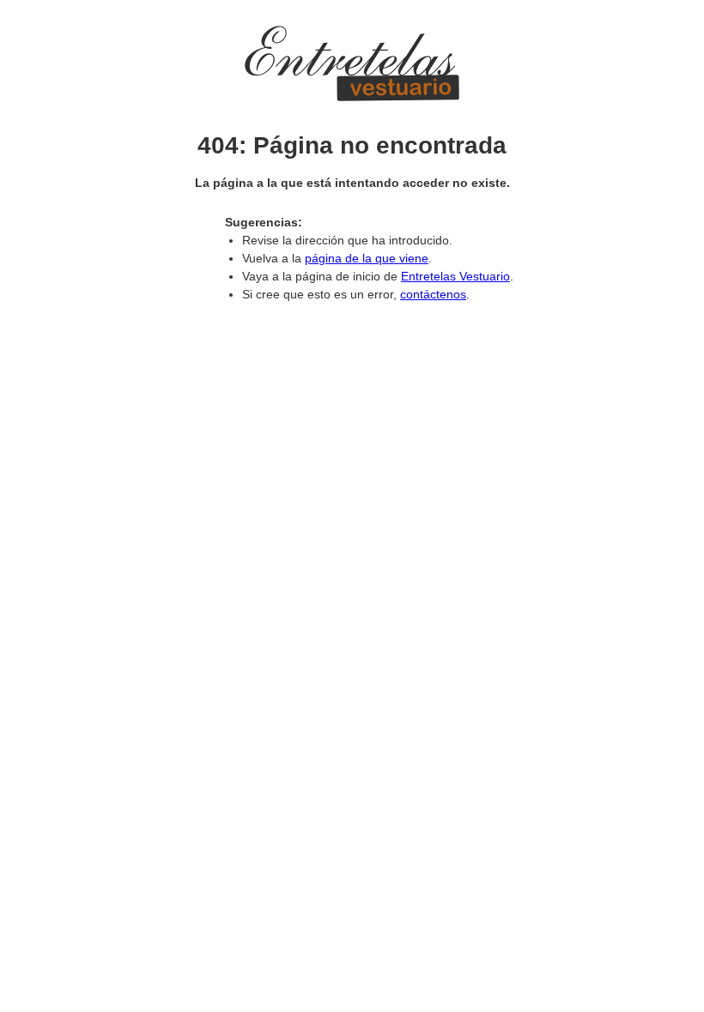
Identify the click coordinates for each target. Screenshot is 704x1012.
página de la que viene (366, 258)
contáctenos (433, 294)
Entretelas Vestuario (455, 276)
